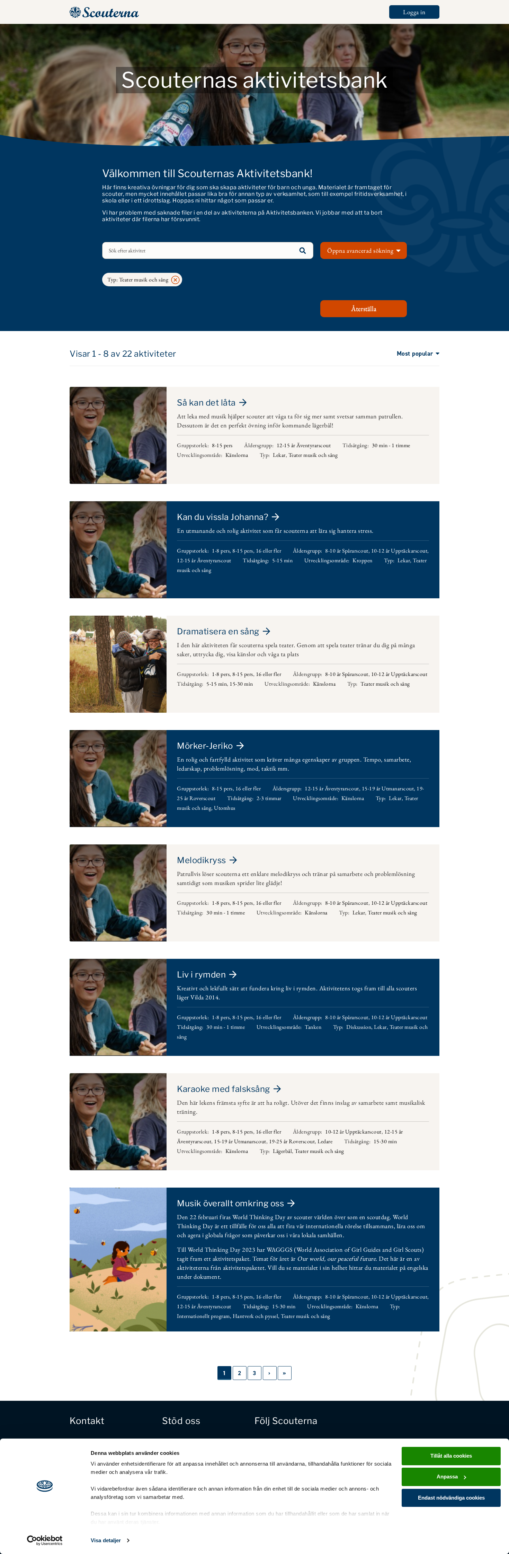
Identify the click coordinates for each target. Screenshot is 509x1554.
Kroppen (362, 560)
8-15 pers (222, 445)
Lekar (279, 455)
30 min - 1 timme (391, 445)
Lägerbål (282, 1151)
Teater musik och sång (313, 455)
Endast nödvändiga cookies (451, 1498)
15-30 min (241, 683)
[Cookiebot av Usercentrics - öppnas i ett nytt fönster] (45, 1540)
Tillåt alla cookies (451, 1456)
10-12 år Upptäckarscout (399, 550)
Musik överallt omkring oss (230, 1203)
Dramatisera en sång (218, 631)
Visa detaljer (106, 1540)
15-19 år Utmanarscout (388, 788)
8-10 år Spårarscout (346, 550)
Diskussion (358, 1027)
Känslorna (236, 455)
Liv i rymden (201, 975)
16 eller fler (269, 550)
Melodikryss (201, 860)
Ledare (325, 1141)
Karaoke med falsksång (223, 1089)
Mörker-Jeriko (205, 746)
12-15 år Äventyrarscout (304, 445)
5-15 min (282, 560)
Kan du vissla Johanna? (222, 517)
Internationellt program (203, 1316)
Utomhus (224, 807)
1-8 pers (221, 550)
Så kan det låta (206, 403)
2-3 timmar (269, 798)
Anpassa (447, 1476)
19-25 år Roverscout (292, 1141)
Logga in (414, 12)
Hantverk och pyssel (255, 1316)
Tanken (313, 1027)
